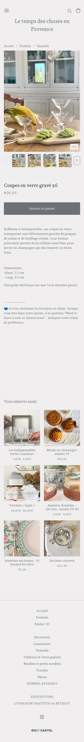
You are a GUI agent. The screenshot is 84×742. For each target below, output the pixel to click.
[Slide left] (7, 160)
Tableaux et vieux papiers (42, 657)
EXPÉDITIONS (42, 697)
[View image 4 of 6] (65, 160)
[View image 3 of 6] (49, 160)
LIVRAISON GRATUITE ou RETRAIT (42, 703)
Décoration (42, 637)
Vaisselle (43, 46)
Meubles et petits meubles (42, 664)
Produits (25, 46)
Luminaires (42, 644)
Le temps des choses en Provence (42, 25)
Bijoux (42, 677)
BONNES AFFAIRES (42, 683)
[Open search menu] (69, 10)
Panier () (42, 624)
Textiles (42, 670)
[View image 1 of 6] (18, 160)
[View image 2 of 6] (34, 160)
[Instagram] (42, 717)
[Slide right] (77, 160)
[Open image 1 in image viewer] (42, 101)
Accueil (9, 46)
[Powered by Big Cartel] (42, 730)
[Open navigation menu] (6, 10)
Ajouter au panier (42, 208)
